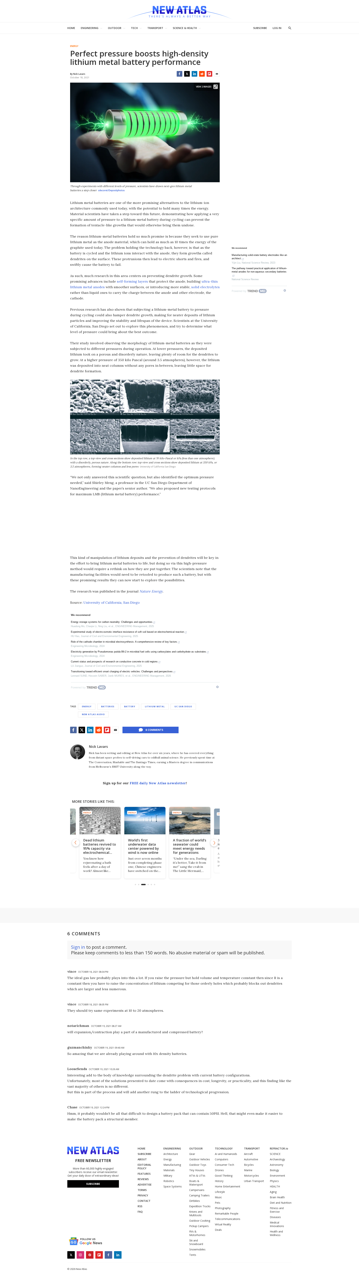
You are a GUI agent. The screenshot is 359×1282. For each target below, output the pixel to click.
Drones (219, 1170)
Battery (129, 706)
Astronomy (276, 1164)
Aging (273, 1192)
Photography (223, 1208)
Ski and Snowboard (196, 1242)
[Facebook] (179, 74)
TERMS (142, 1190)
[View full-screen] (215, 86)
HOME (71, 28)
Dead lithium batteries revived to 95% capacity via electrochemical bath (99, 848)
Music (218, 1197)
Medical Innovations (277, 1224)
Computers (221, 1159)
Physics (274, 1181)
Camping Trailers (199, 1195)
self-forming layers (132, 281)
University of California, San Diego (111, 602)
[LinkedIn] (194, 74)
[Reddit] (202, 74)
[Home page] (179, 11)
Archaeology (277, 1159)
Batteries (107, 706)
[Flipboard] (209, 74)
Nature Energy (150, 591)
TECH (134, 28)
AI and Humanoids (226, 1154)
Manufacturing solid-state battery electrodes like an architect (259, 257)
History (219, 1181)
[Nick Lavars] (77, 751)
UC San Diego (183, 706)
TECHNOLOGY (224, 1148)
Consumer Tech (224, 1164)
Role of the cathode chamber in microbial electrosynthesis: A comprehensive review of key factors (124, 641)
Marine (248, 1170)
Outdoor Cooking (199, 1220)
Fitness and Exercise (277, 1209)
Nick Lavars (98, 746)
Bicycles (249, 1164)
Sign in (78, 947)
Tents (192, 1255)
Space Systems (172, 1186)
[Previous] (75, 843)
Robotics (168, 1181)
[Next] (214, 843)
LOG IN (277, 28)
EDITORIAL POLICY (144, 1166)
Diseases (275, 1217)
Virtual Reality (223, 1224)
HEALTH (275, 1186)
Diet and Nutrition (281, 1202)
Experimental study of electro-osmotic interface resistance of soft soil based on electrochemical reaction (127, 631)
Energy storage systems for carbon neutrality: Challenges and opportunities (111, 622)
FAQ (140, 1211)
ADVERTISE (145, 1184)
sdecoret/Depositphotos (111, 190)
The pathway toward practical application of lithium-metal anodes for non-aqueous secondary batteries (259, 270)
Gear (192, 1154)
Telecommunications (227, 1219)
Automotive (251, 1159)
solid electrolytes (205, 287)
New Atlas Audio (93, 714)
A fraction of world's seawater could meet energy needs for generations (189, 846)
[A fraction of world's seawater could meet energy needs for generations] (189, 820)
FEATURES (144, 1173)
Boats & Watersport (196, 1182)
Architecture (170, 1154)
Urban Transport (254, 1181)
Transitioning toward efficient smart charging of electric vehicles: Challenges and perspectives (122, 671)
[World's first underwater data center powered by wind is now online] (144, 820)
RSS (140, 1206)
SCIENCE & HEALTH (185, 28)
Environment (277, 1175)
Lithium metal (155, 706)
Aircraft (248, 1154)
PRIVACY (143, 1195)
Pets (217, 1202)
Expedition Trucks (200, 1206)
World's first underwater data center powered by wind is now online (143, 846)
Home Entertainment (227, 1186)
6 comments (154, 730)
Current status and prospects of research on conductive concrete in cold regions (114, 661)
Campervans (196, 1190)
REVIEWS (143, 1179)
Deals (218, 1230)
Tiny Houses (196, 1170)
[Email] (217, 74)
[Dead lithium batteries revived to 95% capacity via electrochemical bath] (100, 820)
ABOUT (142, 1159)
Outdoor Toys (197, 1164)
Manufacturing (172, 1164)
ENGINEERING (89, 28)
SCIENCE (275, 1154)
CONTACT (144, 1201)
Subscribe (93, 1184)
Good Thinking (223, 1175)
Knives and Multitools (195, 1213)
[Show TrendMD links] (217, 686)
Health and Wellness (276, 1233)
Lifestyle (220, 1192)
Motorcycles (251, 1175)
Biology (274, 1170)
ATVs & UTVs (197, 1175)
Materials (169, 1170)
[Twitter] (187, 74)
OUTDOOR (114, 28)
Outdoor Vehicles (199, 1159)
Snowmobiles (197, 1249)
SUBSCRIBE (260, 28)
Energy (74, 46)
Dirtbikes (194, 1201)
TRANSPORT (155, 28)
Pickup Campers (199, 1226)
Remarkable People (226, 1213)
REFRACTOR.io (279, 1148)
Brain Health (277, 1197)
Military (167, 1175)
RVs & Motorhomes (197, 1233)
